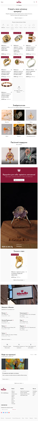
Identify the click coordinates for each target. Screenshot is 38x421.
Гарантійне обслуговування (24, 391)
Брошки (13, 402)
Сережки (13, 392)
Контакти (34, 392)
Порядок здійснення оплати (24, 393)
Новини (31, 354)
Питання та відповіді (23, 392)
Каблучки (13, 391)
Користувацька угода (23, 395)
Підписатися (14, 409)
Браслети (13, 400)
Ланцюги (13, 395)
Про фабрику (35, 391)
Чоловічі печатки (14, 393)
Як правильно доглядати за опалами (10, 373)
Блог (36, 354)
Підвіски (13, 396)
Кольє (13, 399)
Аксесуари (13, 403)
